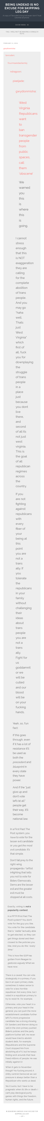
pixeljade (18, 81)
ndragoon (15, 71)
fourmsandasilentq (17, 63)
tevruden (10, 55)
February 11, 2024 (10, 43)
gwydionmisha (9, 48)
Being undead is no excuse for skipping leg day (22, 8)
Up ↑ (23, 1116)
